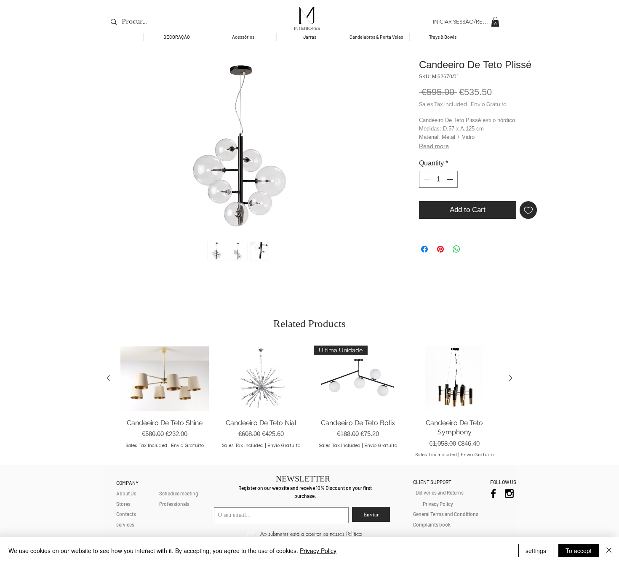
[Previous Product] (108, 378)
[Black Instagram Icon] (509, 493)
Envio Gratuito (489, 104)
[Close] (609, 550)
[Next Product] (511, 378)
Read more (434, 146)
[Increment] (450, 179)
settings (536, 550)
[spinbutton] (438, 179)
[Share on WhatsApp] (456, 249)
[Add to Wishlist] (528, 210)
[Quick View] (164, 379)
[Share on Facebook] (424, 249)
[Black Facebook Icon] (493, 493)
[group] (309, 401)
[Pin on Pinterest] (440, 249)
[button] (495, 22)
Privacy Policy (318, 550)
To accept (579, 550)
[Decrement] (426, 179)
